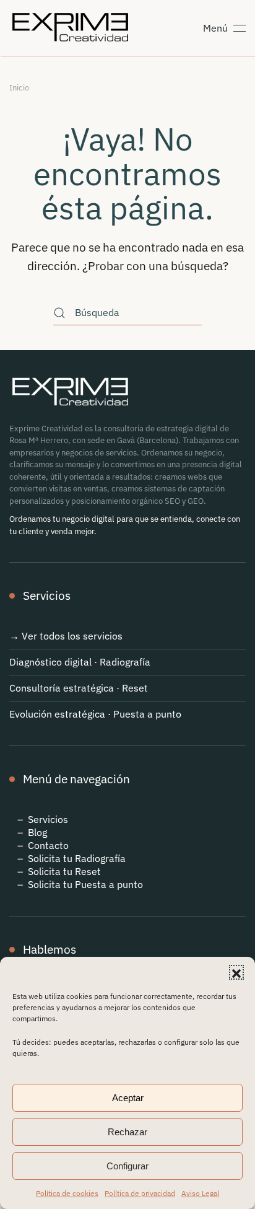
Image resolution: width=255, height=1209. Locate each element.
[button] (236, 972)
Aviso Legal (200, 1193)
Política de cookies (67, 1193)
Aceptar (128, 1097)
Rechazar (127, 1132)
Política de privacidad (140, 1193)
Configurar (127, 1166)
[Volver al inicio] (72, 28)
